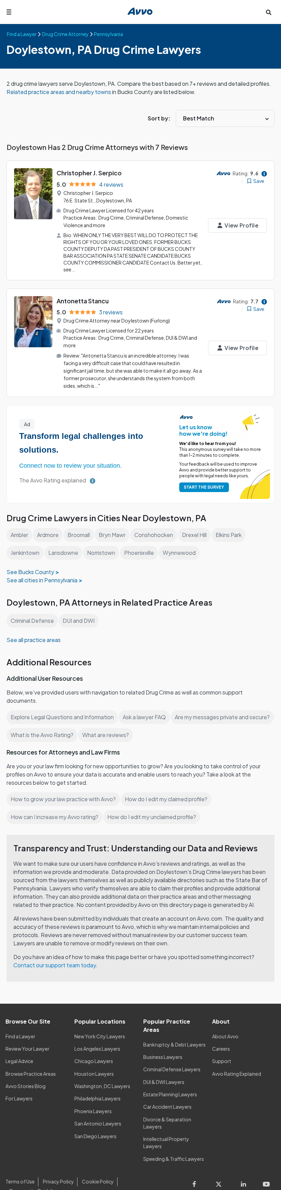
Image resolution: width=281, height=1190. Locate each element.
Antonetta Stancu (83, 301)
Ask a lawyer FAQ (144, 717)
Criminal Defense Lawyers (171, 1069)
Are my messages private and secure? (222, 717)
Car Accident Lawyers (167, 1107)
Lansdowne (63, 552)
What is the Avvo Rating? (42, 734)
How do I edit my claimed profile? (166, 799)
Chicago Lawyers (93, 1061)
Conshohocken (153, 534)
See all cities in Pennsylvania (42, 580)
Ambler (19, 534)
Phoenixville (139, 552)
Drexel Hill (194, 534)
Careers (221, 1049)
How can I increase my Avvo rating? (54, 816)
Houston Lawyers (94, 1074)
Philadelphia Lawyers (97, 1098)
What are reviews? (105, 734)
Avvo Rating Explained (236, 1074)
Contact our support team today (54, 965)
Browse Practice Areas (30, 1074)
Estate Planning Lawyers (170, 1094)
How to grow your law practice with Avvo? (63, 799)
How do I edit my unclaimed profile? (151, 816)
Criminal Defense (32, 620)
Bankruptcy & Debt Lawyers (174, 1044)
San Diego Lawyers (95, 1136)
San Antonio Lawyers (97, 1123)
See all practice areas (34, 639)
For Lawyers (19, 1098)
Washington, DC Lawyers (102, 1086)
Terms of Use (20, 1181)
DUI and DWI (79, 620)
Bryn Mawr (112, 534)
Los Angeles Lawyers (97, 1049)
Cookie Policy (98, 1181)
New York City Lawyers (99, 1036)
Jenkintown (25, 552)
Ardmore (48, 534)
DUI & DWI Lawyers (163, 1082)
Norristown (101, 552)
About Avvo (225, 1036)
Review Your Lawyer (27, 1049)
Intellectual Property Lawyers (166, 1142)
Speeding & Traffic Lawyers (173, 1159)
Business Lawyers (162, 1057)
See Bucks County (30, 571)
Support (221, 1061)
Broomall (79, 534)
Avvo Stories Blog (25, 1086)
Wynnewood (179, 552)
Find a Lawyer (20, 1036)
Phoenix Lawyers (93, 1111)
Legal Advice (19, 1061)
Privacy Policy (58, 1181)
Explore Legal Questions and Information (62, 717)
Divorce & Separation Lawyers (167, 1123)
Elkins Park (229, 534)
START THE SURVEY (204, 487)
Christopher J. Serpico (89, 173)
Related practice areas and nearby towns (59, 91)
